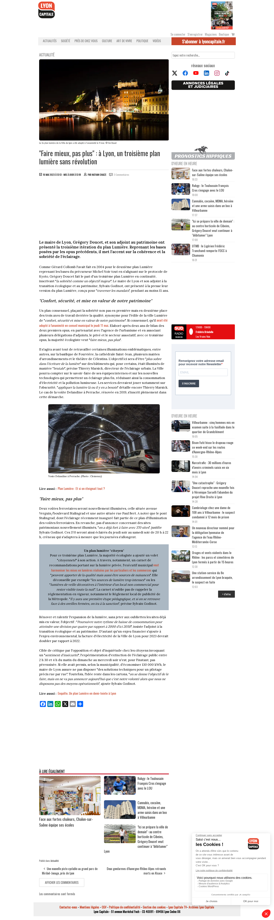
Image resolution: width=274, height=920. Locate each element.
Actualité (55, 861)
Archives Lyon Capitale (201, 907)
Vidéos (157, 41)
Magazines (211, 34)
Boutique (224, 34)
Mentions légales (89, 907)
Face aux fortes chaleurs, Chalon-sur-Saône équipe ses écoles (66, 822)
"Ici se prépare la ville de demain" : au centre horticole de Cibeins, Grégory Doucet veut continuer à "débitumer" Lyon (213, 228)
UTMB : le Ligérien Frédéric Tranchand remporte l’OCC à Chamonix (209, 251)
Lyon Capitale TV (177, 907)
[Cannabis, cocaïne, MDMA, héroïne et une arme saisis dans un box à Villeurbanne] (120, 817)
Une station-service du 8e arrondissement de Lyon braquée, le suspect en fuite (212, 577)
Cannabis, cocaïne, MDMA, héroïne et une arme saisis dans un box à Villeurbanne (152, 810)
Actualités (49, 41)
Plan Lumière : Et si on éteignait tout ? (81, 488)
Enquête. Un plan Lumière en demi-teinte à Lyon (87, 693)
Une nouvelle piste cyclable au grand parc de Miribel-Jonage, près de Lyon (69, 870)
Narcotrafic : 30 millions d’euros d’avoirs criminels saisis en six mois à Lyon (211, 467)
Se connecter (178, 34)
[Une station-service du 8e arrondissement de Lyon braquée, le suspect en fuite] (180, 576)
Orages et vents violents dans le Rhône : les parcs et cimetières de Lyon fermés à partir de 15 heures (213, 557)
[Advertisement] (104, 207)
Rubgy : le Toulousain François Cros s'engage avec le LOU (152, 783)
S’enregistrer (195, 34)
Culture (107, 41)
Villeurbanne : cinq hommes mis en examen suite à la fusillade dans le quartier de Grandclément (213, 427)
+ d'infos (226, 594)
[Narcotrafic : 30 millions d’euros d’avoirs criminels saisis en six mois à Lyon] (180, 466)
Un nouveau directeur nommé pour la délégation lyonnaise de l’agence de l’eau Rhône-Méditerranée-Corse (213, 534)
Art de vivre (124, 41)
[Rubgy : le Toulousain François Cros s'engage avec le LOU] (120, 793)
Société (65, 41)
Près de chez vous (86, 41)
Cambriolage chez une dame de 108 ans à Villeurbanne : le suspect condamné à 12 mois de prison (213, 512)
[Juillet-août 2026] (222, 15)
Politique (142, 41)
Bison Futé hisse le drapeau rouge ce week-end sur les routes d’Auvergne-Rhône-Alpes (212, 447)
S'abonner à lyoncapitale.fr (203, 41)
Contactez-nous (68, 907)
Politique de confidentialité (124, 907)
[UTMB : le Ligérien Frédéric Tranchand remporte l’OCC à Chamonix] (180, 250)
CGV (104, 907)
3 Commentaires (121, 174)
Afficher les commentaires (61, 882)
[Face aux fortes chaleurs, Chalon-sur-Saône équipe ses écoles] (70, 814)
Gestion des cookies (154, 907)
